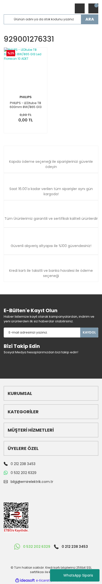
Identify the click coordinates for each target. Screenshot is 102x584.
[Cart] (93, 8)
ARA (89, 19)
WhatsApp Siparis (78, 575)
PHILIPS (26, 97)
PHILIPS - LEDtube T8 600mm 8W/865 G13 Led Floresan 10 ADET (25, 105)
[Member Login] (80, 8)
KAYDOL (89, 332)
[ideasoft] (25, 580)
